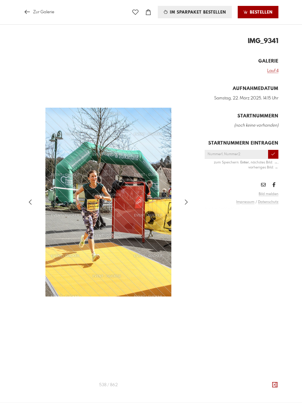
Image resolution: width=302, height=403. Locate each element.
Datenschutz (268, 202)
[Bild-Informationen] (274, 385)
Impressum (245, 202)
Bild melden (268, 194)
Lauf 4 (272, 71)
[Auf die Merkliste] (135, 12)
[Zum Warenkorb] (148, 12)
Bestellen (260, 12)
